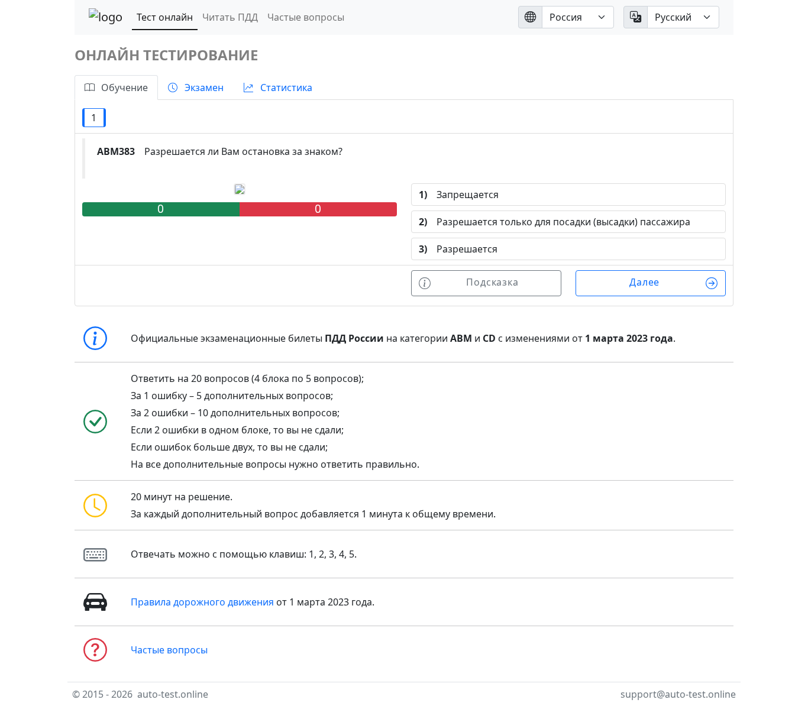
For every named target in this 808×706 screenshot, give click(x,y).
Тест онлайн (165, 17)
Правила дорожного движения (202, 601)
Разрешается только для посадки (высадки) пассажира (554, 221)
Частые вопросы (305, 17)
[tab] (116, 87)
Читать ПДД (230, 17)
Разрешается (458, 248)
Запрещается (459, 194)
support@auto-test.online (678, 694)
